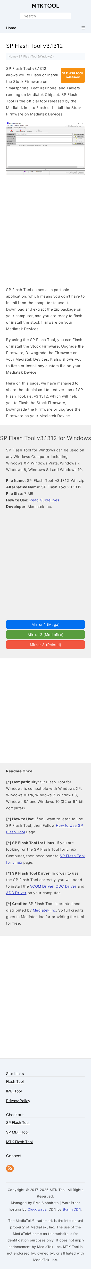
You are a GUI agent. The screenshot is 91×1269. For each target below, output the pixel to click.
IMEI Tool (14, 1091)
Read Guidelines (44, 500)
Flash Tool (15, 1081)
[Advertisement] (45, 232)
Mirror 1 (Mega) (46, 624)
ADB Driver (16, 893)
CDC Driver (66, 886)
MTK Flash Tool (19, 1142)
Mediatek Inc (44, 910)
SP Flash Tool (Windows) (35, 56)
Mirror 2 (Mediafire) (46, 634)
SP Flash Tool (18, 1122)
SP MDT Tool (17, 1132)
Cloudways (37, 1209)
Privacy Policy (18, 1100)
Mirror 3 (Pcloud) (45, 644)
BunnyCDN (72, 1209)
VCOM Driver (42, 886)
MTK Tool (45, 6)
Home (12, 56)
